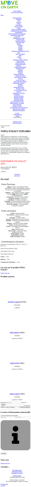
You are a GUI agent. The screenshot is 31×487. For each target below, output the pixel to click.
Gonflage (20, 73)
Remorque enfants (18, 99)
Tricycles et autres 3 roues (17, 101)
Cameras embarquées (20, 64)
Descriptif (17, 174)
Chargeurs (20, 86)
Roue (18, 52)
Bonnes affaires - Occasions (17, 103)
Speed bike (18, 19)
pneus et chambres (20, 54)
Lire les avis (17, 175)
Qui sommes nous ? (17, 470)
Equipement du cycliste (19, 38)
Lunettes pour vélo (20, 62)
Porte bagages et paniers (20, 77)
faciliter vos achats (17, 106)
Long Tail (18, 22)
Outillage (20, 70)
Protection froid (20, 39)
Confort (19, 57)
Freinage (19, 91)
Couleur (3, 168)
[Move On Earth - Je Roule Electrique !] (9, 8)
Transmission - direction (19, 93)
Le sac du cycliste (20, 80)
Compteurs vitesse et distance (20, 59)
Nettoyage (20, 71)
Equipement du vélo (19, 87)
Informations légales (17, 471)
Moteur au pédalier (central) (19, 29)
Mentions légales (17, 475)
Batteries (20, 84)
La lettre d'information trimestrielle (9, 415)
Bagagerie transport (19, 74)
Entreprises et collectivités (17, 35)
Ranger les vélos (20, 88)
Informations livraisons (17, 473)
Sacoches (20, 78)
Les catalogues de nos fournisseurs (18, 107)
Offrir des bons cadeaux (19, 109)
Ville (18, 20)
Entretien (18, 65)
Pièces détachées (17, 104)
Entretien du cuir (20, 68)
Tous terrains (18, 25)
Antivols (20, 48)
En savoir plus (4, 484)
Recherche (3, 402)
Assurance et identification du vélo (20, 51)
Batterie (3, 167)
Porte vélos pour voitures (20, 81)
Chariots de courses (20, 75)
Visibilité (20, 49)
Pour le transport (19, 26)
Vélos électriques (17, 18)
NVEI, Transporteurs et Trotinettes (17, 33)
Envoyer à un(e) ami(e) (17, 12)
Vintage (19, 28)
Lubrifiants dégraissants (20, 67)
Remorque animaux (19, 100)
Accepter (3, 485)
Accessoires (17, 36)
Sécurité (19, 44)
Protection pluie (20, 42)
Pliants (18, 23)
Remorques (17, 94)
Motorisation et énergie (18, 83)
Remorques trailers (18, 97)
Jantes (20, 55)
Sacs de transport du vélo (20, 90)
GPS (20, 58)
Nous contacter (17, 11)
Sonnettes (20, 45)
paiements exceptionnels (19, 110)
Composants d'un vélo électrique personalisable (19, 31)
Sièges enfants (20, 61)
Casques (20, 46)
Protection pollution (20, 41)
